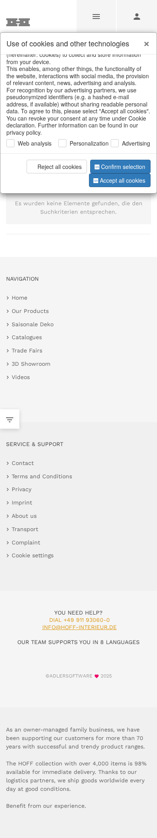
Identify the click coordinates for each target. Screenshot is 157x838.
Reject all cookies (59, 167)
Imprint (22, 502)
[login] (137, 16)
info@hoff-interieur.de (79, 627)
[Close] (144, 41)
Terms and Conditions (42, 476)
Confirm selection (123, 167)
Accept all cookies (122, 180)
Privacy (21, 489)
